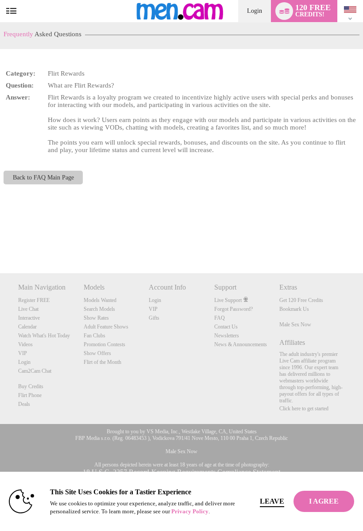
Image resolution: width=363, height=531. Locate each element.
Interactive (29, 318)
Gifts (154, 318)
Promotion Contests (104, 344)
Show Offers (97, 353)
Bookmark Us (294, 309)
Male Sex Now (295, 324)
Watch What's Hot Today (44, 335)
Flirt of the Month (102, 362)
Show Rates (96, 318)
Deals (24, 404)
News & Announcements (240, 344)
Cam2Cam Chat (34, 371)
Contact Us (226, 327)
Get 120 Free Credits (301, 300)
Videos (25, 344)
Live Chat (28, 309)
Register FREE (34, 300)
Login (254, 11)
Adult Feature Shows (106, 327)
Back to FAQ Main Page (43, 177)
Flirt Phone (30, 395)
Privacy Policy (190, 511)
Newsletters (226, 335)
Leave (272, 501)
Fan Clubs (94, 335)
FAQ (219, 318)
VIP (22, 353)
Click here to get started (303, 408)
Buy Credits (30, 386)
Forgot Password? (233, 309)
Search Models (99, 309)
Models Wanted (100, 300)
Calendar (27, 327)
